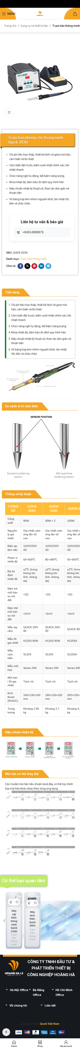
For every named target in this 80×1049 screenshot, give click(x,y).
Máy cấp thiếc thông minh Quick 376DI (14, 921)
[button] (4, 920)
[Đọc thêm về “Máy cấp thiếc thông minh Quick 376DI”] (11, 902)
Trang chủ (10, 25)
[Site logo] (40, 13)
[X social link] (27, 266)
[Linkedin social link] (41, 266)
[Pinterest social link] (34, 266)
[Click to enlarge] (9, 112)
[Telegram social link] (48, 266)
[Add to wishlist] (17, 902)
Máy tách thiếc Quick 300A (32, 919)
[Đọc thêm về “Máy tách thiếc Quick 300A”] (29, 903)
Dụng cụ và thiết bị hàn (34, 25)
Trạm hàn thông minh (66, 25)
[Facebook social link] (20, 266)
